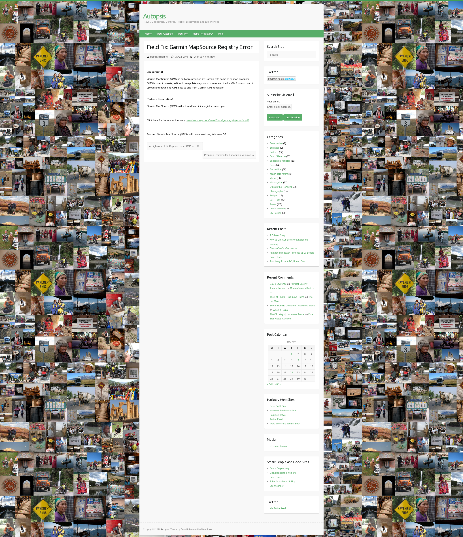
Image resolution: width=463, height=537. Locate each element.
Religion (274, 195)
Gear (196, 57)
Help (221, 33)
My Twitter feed (278, 508)
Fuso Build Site (278, 406)
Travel (213, 57)
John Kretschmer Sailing (282, 481)
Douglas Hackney (159, 57)
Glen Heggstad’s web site (283, 472)
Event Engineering (279, 468)
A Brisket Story (278, 235)
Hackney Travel (278, 415)
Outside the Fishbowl (281, 187)
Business (274, 147)
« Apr (270, 383)
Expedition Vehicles (280, 160)
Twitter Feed (276, 419)
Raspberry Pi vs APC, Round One (287, 261)
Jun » (278, 383)
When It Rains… (281, 310)
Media (273, 178)
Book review (276, 143)
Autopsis (154, 16)
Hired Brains (276, 477)
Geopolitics (275, 169)
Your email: (273, 101)
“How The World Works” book (285, 423)
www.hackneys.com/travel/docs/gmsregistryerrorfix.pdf (217, 120)
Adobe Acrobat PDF (203, 33)
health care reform (279, 173)
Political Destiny (298, 284)
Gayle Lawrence (278, 284)
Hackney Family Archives (283, 410)
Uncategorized (277, 208)
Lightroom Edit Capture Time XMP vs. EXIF (174, 146)
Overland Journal (278, 446)
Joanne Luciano (278, 288)
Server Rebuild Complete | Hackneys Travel (292, 305)
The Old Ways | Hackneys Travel (287, 314)
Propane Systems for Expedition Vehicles (229, 154)
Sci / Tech (204, 57)
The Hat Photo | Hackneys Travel (287, 297)
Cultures (274, 152)
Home (148, 33)
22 (291, 372)
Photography (276, 191)
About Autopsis (164, 33)
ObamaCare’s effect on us (283, 248)
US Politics (275, 213)
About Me (182, 33)
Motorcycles (276, 182)
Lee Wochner (276, 486)
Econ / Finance (278, 156)
